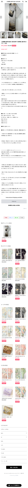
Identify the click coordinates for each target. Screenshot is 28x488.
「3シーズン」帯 (4, 461)
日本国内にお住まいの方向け (14, 205)
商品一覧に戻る (14, 467)
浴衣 (2, 445)
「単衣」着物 (3, 457)
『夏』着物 (3, 449)
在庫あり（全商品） (5, 429)
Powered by (12, 475)
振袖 (2, 441)
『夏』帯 (2, 453)
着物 (2, 433)
